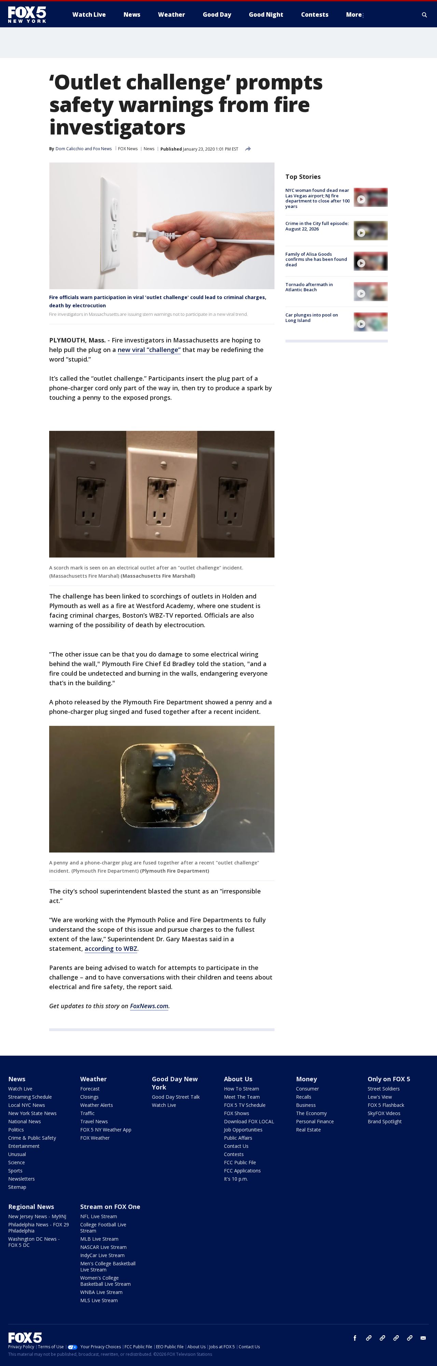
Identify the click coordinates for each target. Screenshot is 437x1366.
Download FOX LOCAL (249, 1121)
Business (306, 1105)
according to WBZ (111, 948)
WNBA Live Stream (101, 1292)
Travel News (94, 1121)
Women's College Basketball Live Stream (105, 1281)
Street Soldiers (384, 1088)
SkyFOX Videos (384, 1113)
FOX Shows (236, 1113)
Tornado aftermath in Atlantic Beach (309, 287)
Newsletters (21, 1178)
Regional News (31, 1206)
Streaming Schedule (30, 1097)
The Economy (311, 1113)
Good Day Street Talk (176, 1097)
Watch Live (20, 1088)
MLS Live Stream (99, 1300)
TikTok (382, 1338)
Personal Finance (315, 1121)
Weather (93, 1079)
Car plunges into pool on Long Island (311, 317)
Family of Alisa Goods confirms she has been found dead (316, 259)
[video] (371, 197)
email (423, 1338)
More (354, 14)
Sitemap (17, 1187)
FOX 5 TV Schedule (245, 1105)
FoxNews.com (149, 1006)
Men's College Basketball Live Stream (108, 1266)
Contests (234, 1154)
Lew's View (380, 1097)
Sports (15, 1170)
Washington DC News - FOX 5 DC (34, 1242)
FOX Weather (95, 1138)
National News (24, 1121)
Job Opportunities (243, 1129)
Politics (16, 1129)
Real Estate (308, 1129)
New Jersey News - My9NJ (37, 1216)
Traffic (87, 1113)
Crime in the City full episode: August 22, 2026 (317, 226)
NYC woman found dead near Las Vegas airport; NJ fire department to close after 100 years (317, 198)
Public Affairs (238, 1138)
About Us (238, 1079)
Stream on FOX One (110, 1206)
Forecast (90, 1088)
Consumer (307, 1088)
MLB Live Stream (99, 1239)
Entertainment (24, 1146)
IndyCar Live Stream (102, 1255)
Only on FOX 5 (389, 1079)
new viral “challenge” (149, 350)
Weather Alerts (96, 1105)
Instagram (368, 1338)
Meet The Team (242, 1097)
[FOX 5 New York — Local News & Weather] (30, 14)
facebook (355, 1338)
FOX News (128, 149)
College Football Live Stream (103, 1227)
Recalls (303, 1097)
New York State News (32, 1113)
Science (16, 1162)
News (149, 149)
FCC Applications (242, 1170)
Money (306, 1079)
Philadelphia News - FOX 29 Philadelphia (38, 1227)
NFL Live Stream (98, 1216)
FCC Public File (240, 1162)
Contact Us (236, 1146)
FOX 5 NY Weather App (105, 1129)
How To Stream (241, 1088)
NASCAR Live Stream (103, 1247)
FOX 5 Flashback (386, 1105)
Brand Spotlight (385, 1121)
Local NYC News (26, 1105)
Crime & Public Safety (32, 1138)
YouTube (396, 1338)
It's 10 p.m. (236, 1178)
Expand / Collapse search (425, 15)
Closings (89, 1097)
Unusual (17, 1154)
